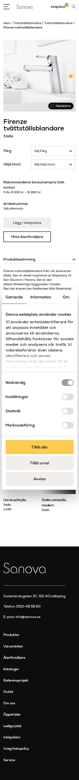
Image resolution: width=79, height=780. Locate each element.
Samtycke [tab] (14, 297)
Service (9, 760)
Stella (8, 136)
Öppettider (12, 714)
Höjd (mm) (12, 164)
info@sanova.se (28, 617)
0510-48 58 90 (28, 606)
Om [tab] (66, 297)
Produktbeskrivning (19, 259)
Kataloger (11, 669)
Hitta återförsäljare (27, 237)
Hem (6, 23)
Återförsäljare (14, 657)
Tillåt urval (39, 463)
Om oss (9, 703)
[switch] (68, 396)
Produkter (11, 635)
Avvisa (39, 478)
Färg (7, 151)
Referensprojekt (15, 680)
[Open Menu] (6, 6)
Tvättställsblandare (27, 23)
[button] (71, 75)
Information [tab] (40, 297)
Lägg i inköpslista (27, 223)
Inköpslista (11, 737)
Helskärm (63, 106)
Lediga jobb (12, 726)
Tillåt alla (39, 447)
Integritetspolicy (16, 748)
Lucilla (7, 509)
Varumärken (13, 646)
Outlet (8, 691)
